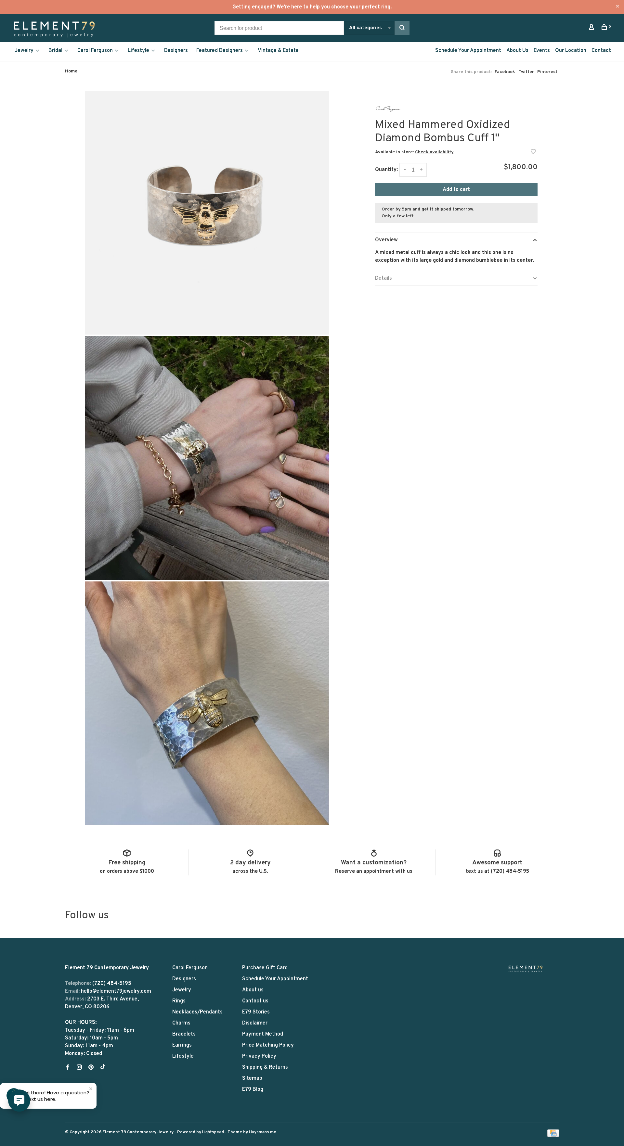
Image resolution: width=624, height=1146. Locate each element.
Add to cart (456, 189)
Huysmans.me (262, 1132)
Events (542, 50)
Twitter (526, 72)
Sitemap (252, 1078)
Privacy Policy (259, 1056)
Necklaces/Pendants (197, 1012)
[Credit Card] (553, 1135)
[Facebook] (67, 1068)
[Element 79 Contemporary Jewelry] (525, 969)
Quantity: (386, 170)
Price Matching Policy (268, 1045)
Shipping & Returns (265, 1067)
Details (383, 278)
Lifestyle (138, 50)
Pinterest (547, 72)
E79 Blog (252, 1089)
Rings (179, 1001)
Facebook (505, 72)
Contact (601, 50)
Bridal (55, 50)
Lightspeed (213, 1132)
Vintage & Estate (278, 50)
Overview (386, 240)
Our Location (570, 50)
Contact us (255, 1001)
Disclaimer (254, 1023)
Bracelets (184, 1034)
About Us (517, 50)
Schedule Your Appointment (468, 50)
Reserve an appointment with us (373, 871)
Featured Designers (219, 50)
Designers (176, 50)
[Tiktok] (102, 1068)
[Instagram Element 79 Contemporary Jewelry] (79, 1068)
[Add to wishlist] (533, 152)
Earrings (182, 1045)
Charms (181, 1023)
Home (71, 71)
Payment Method (262, 1034)
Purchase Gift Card (265, 968)
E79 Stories (256, 1012)
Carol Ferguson (95, 50)
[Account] (592, 28)
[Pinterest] (91, 1068)
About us (253, 990)
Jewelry (24, 50)
